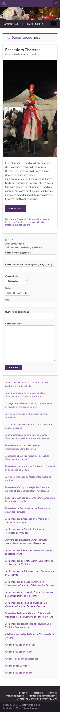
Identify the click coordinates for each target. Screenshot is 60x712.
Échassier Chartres (15, 222)
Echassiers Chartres (22, 49)
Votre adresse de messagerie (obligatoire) (28, 264)
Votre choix (11, 276)
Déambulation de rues (38, 219)
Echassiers (34, 54)
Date (8, 288)
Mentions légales (15, 695)
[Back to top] (52, 704)
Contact (52, 692)
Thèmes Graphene (30, 708)
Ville (7, 299)
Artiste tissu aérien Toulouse (20, 644)
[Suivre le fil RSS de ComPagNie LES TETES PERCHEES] (4, 2)
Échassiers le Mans (36, 222)
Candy (12, 219)
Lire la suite (15, 208)
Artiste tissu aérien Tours (18, 672)
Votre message (13, 323)
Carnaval (21, 219)
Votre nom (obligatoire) (18, 252)
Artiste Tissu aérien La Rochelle (21, 658)
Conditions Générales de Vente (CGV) (37, 698)
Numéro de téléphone (17, 311)
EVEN (10, 54)
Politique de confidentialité (42, 695)
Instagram (38, 692)
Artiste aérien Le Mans (17, 665)
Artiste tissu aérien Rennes (19, 651)
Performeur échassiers (17, 224)
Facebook (23, 692)
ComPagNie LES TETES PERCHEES (23, 23)
